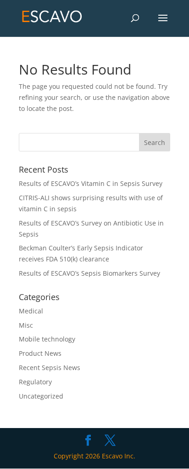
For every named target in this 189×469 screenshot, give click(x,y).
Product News (40, 353)
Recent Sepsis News (49, 367)
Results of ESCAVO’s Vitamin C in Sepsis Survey (90, 183)
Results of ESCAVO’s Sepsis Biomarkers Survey (89, 273)
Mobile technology (47, 339)
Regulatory (35, 381)
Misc (26, 325)
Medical (31, 311)
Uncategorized (41, 396)
